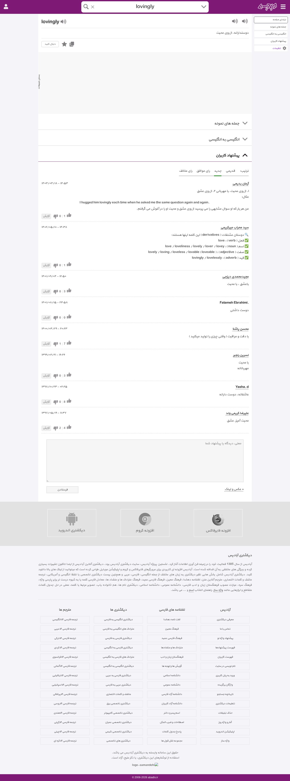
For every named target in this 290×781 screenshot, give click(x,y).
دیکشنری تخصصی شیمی (118, 732)
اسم (191, 590)
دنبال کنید (50, 44)
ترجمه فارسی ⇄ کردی (65, 648)
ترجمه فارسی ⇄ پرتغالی (65, 694)
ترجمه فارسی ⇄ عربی (65, 629)
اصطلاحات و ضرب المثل (172, 722)
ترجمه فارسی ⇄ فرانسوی (65, 657)
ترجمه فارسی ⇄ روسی (64, 703)
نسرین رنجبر (241, 355)
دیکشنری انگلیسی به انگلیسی (118, 666)
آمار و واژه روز (225, 722)
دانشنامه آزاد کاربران (171, 703)
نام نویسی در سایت (225, 666)
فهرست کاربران (225, 657)
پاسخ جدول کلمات (171, 732)
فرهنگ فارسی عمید (171, 638)
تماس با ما (225, 629)
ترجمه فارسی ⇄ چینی (65, 732)
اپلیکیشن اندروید (225, 732)
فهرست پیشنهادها (225, 648)
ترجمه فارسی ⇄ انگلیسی (64, 619)
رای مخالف (185, 170)
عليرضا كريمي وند (237, 413)
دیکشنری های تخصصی (118, 741)
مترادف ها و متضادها (172, 648)
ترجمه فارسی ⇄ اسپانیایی (65, 685)
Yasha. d (242, 387)
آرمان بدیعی (240, 183)
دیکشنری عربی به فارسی (118, 685)
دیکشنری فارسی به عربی (118, 675)
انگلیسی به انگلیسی (275, 34)
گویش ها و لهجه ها (172, 666)
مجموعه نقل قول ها (171, 741)
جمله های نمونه (278, 27)
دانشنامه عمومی (171, 685)
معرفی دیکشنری (225, 619)
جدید (217, 170)
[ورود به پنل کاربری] (6, 6)
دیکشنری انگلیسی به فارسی (118, 619)
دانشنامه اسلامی (171, 675)
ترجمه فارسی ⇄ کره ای (64, 741)
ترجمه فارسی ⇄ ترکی (65, 638)
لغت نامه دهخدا (171, 619)
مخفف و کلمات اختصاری (118, 694)
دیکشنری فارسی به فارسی (118, 638)
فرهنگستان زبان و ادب (171, 657)
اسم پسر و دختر (172, 713)
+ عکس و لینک (234, 489)
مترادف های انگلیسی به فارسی (118, 629)
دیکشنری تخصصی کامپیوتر (118, 713)
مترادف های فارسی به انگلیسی (118, 657)
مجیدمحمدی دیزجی (235, 276)
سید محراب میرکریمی (235, 227)
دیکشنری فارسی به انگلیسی (118, 648)
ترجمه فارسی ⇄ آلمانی (64, 666)
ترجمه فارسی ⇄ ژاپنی (65, 722)
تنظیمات (276, 48)
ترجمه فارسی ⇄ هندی (64, 713)
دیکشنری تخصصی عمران (118, 722)
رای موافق (203, 170)
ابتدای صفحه (279, 19)
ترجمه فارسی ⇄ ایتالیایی (64, 675)
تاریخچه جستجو (225, 694)
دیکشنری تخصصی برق (118, 703)
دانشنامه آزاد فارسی (171, 694)
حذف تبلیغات (225, 713)
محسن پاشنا (240, 329)
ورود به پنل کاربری (225, 675)
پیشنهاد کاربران (278, 41)
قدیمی (230, 170)
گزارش (46, 216)
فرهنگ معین (172, 629)
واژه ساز (218, 590)
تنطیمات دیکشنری (225, 703)
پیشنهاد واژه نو (225, 638)
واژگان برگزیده (225, 685)
